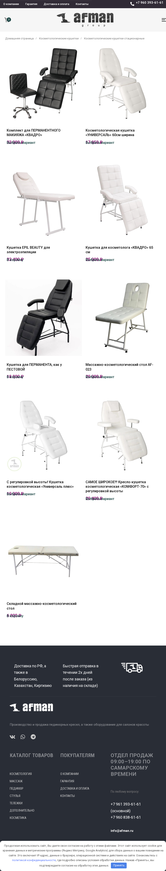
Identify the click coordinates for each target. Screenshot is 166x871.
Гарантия (31, 4)
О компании (11, 4)
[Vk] (12, 736)
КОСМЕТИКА (18, 818)
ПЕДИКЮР (16, 788)
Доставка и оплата (56, 4)
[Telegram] (33, 736)
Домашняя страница (19, 38)
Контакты (82, 4)
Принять (118, 865)
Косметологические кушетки (59, 38)
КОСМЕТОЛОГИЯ (21, 774)
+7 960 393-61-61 (149, 3)
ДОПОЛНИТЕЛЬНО (22, 810)
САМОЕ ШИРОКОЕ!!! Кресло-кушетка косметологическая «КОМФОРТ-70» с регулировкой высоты (117, 486)
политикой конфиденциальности (34, 860)
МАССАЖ (16, 781)
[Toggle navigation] (139, 20)
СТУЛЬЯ (15, 796)
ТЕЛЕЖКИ (16, 803)
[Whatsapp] (22, 736)
